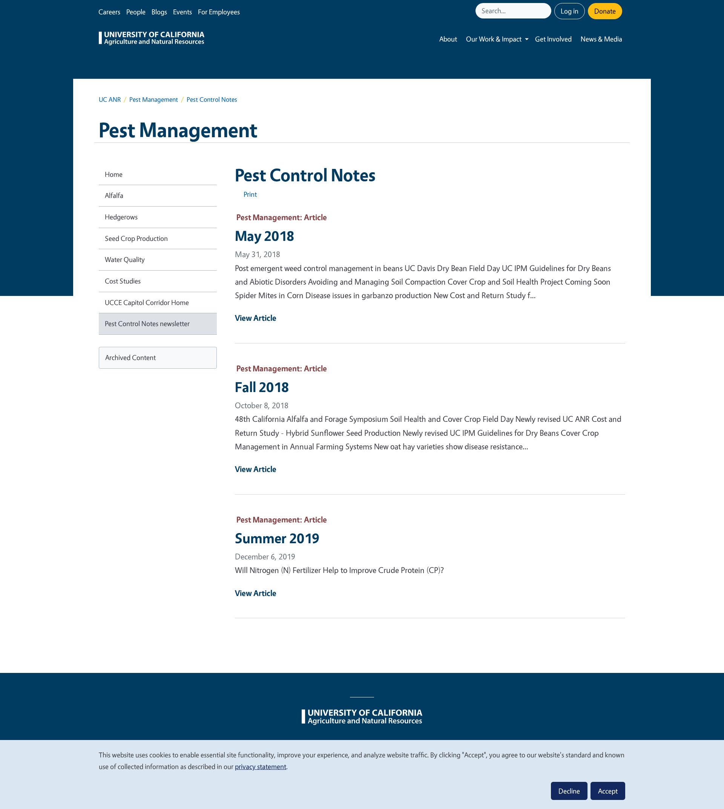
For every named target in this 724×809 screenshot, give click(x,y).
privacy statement (260, 766)
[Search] (546, 10)
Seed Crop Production (136, 238)
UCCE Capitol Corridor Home (147, 302)
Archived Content (130, 357)
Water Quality (125, 259)
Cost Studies (123, 280)
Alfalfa (114, 195)
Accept (608, 790)
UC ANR (110, 99)
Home (114, 174)
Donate (605, 10)
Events (182, 11)
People (136, 11)
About (448, 38)
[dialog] (362, 774)
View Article (255, 318)
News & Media (601, 38)
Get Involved (553, 38)
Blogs (159, 11)
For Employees (219, 11)
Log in (569, 10)
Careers (109, 11)
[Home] (151, 39)
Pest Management (153, 99)
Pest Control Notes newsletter (147, 323)
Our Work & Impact (494, 38)
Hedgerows (121, 216)
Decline (569, 790)
